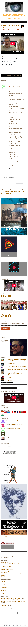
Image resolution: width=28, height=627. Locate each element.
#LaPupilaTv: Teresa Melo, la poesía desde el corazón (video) (13, 601)
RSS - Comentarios (4, 537)
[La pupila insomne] (14, 12)
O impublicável (4, 572)
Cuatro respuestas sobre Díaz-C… (17, 424)
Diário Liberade (4, 586)
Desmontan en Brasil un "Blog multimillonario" (17, 366)
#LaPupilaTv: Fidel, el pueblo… (16, 420)
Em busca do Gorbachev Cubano (7, 569)
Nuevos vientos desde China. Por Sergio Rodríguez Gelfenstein (7, 75)
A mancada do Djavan (5, 562)
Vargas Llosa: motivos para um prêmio (8, 576)
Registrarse (6, 328)
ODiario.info (3, 591)
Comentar (20, 184)
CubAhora (3, 584)
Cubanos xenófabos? (5, 568)
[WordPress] (2, 315)
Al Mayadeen (3, 581)
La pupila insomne (14, 15)
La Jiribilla (3, 588)
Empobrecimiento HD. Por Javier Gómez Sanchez (17, 369)
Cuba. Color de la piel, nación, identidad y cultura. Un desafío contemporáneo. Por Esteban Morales (17, 373)
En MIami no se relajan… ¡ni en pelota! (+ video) (10, 599)
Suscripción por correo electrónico (8, 320)
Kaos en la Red (4, 587)
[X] (6, 296)
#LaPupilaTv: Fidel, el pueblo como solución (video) (11, 598)
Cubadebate (3, 583)
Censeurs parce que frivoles (6, 566)
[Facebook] (2, 296)
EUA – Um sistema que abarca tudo (7, 571)
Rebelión (2, 593)
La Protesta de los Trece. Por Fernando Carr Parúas (18, 75)
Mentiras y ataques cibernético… (18, 432)
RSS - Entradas (4, 536)
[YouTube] (9, 296)
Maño (10, 87)
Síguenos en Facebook (5, 457)
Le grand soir (3, 590)
